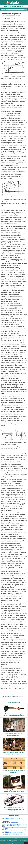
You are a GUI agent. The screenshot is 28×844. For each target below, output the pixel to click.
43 (15, 696)
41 (10, 696)
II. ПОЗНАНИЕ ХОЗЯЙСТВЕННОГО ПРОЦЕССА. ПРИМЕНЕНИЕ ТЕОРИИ (14, 833)
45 (19, 696)
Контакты (20, 6)
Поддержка (14, 841)
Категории (13, 6)
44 (17, 696)
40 (8, 696)
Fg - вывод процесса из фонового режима (15, 824)
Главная (6, 6)
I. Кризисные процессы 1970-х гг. (12, 825)
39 (5, 696)
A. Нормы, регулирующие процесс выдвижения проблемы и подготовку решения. (13, 820)
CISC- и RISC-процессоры (10, 822)
